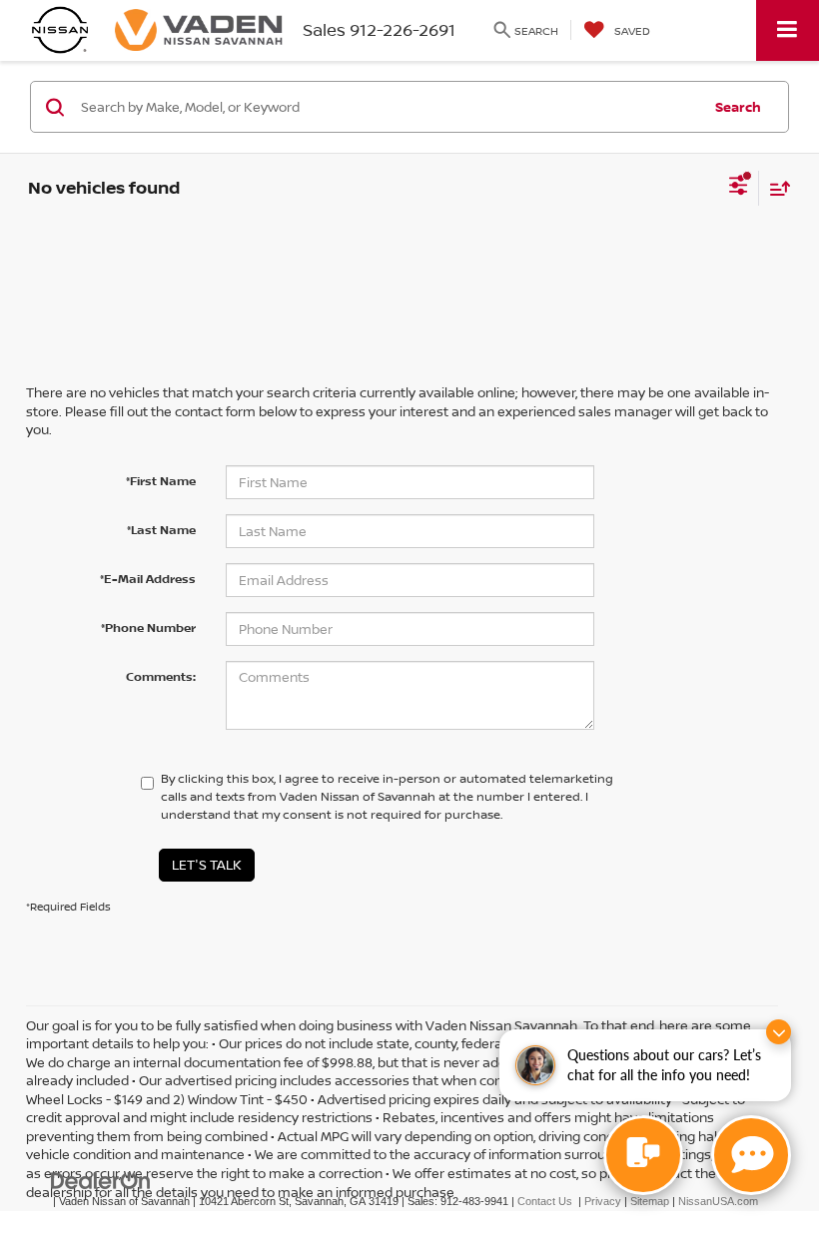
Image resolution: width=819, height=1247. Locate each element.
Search (738, 107)
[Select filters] (738, 188)
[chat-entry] (643, 1155)
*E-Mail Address (148, 578)
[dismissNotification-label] (778, 1031)
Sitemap (649, 1201)
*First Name (161, 480)
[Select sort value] (775, 188)
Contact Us (544, 1201)
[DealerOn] (101, 1180)
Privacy (602, 1201)
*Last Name (161, 529)
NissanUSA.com (718, 1201)
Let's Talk (207, 865)
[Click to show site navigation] (787, 30)
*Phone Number (148, 627)
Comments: (161, 676)
